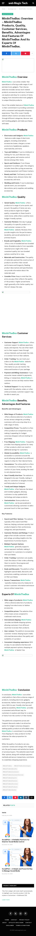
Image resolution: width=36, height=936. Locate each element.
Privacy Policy (24, 919)
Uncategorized (7, 14)
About (4, 922)
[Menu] (3, 3)
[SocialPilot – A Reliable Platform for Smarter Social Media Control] (18, 828)
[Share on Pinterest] (25, 53)
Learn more (6, 900)
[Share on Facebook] (6, 53)
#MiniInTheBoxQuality (9, 790)
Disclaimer (10, 925)
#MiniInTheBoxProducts (10, 787)
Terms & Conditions (23, 925)
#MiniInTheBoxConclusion (11, 772)
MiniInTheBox (9, 77)
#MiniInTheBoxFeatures (10, 781)
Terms (7, 919)
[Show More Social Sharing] (32, 53)
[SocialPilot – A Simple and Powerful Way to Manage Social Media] (18, 857)
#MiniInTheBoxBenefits (10, 769)
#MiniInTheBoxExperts (10, 778)
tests (4, 813)
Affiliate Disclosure (16, 922)
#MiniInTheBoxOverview (10, 784)
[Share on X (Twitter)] (15, 53)
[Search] (33, 3)
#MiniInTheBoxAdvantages (22, 766)
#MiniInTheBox (7, 766)
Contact (14, 919)
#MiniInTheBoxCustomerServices (13, 775)
